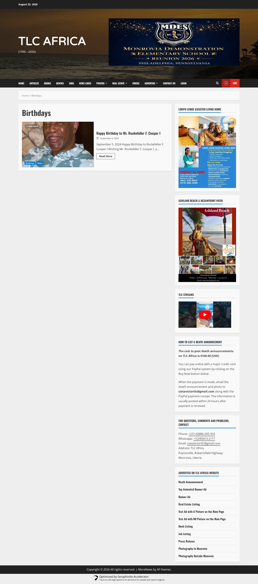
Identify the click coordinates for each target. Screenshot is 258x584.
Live (235, 83)
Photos (100, 83)
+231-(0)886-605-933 (201, 434)
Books (47, 83)
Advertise (150, 83)
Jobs (71, 83)
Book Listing (185, 526)
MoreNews (145, 569)
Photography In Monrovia (192, 548)
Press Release (186, 541)
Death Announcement (190, 482)
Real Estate (118, 83)
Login (184, 83)
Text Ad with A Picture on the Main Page (201, 511)
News (39, 163)
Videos (135, 83)
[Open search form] (217, 83)
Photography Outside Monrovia (196, 556)
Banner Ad (184, 497)
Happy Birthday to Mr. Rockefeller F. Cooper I (58, 144)
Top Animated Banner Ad (192, 489)
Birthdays (30, 163)
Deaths (60, 83)
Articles (34, 83)
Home (21, 83)
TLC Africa (52, 41)
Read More (107, 156)
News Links (85, 83)
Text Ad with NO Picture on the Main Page (202, 519)
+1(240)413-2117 (204, 439)
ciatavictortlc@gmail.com (203, 443)
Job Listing (184, 534)
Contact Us (169, 83)
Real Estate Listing (189, 504)
